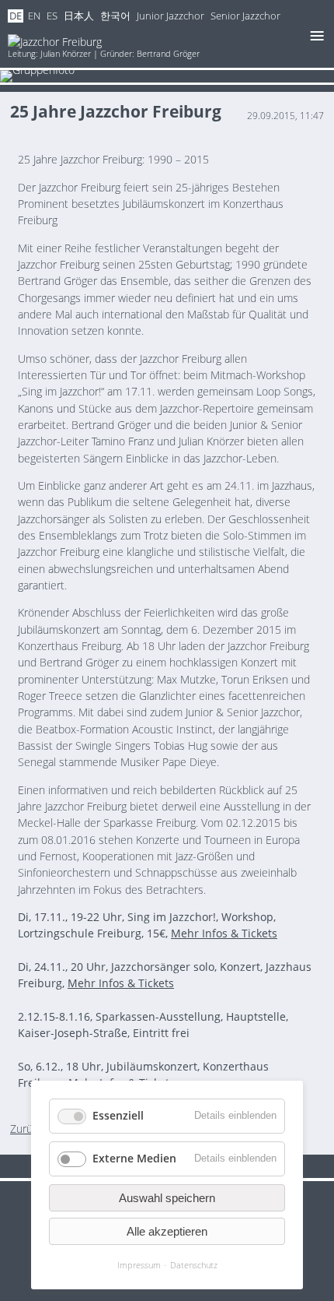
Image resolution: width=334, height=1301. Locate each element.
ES (52, 16)
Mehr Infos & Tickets (224, 933)
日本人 (79, 16)
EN (34, 16)
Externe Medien (134, 1158)
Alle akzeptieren (167, 1231)
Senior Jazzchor (245, 16)
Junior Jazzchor (170, 16)
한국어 (115, 16)
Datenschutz (193, 1265)
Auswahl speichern (167, 1197)
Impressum (139, 1265)
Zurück (26, 1128)
